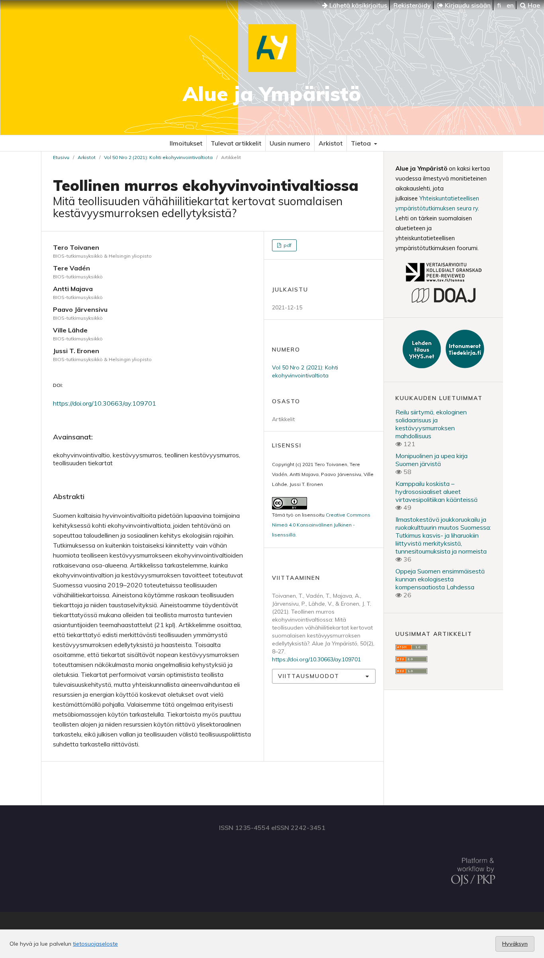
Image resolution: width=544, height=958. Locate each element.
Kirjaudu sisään (467, 5)
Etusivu (61, 157)
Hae (533, 5)
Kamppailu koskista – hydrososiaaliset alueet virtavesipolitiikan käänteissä (436, 491)
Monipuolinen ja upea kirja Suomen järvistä (431, 460)
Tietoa (361, 143)
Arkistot (330, 143)
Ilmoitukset (186, 143)
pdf (287, 245)
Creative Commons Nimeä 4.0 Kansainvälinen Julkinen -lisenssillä (321, 525)
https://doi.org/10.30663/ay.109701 (104, 403)
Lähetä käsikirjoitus (357, 5)
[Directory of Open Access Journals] (443, 301)
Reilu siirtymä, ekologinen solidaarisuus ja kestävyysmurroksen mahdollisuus (431, 424)
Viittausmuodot (308, 676)
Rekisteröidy (412, 5)
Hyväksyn (515, 943)
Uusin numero (290, 143)
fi (499, 5)
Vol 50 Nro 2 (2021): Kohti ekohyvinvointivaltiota (158, 157)
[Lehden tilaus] (422, 366)
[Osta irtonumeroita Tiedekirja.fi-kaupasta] (463, 366)
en (510, 5)
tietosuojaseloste (95, 943)
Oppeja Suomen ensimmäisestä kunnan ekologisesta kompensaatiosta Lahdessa (440, 579)
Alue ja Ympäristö (272, 93)
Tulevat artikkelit (236, 143)
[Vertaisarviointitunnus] (443, 283)
